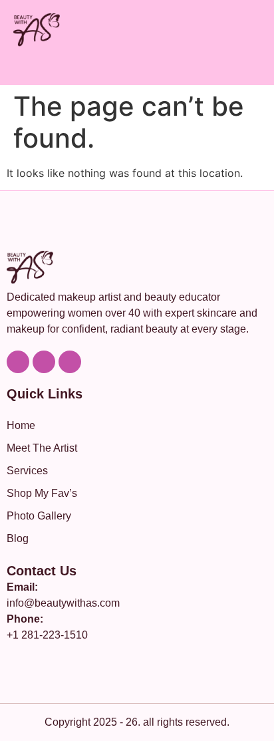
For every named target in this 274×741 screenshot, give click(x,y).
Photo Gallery (39, 515)
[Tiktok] (70, 362)
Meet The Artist (42, 448)
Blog (18, 538)
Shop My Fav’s (42, 493)
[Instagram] (44, 362)
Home (21, 425)
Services (27, 470)
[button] (257, 68)
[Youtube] (18, 362)
